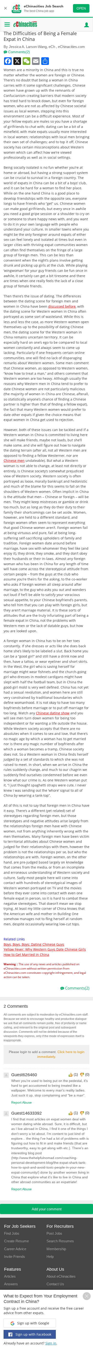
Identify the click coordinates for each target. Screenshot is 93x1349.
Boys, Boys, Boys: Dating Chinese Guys (34, 944)
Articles (10, 1276)
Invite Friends (14, 1256)
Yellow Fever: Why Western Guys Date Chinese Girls (45, 949)
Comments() (18, 52)
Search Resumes (60, 1241)
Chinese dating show (52, 713)
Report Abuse (21, 1102)
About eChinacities (61, 1276)
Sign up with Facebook (33, 1334)
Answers (11, 1284)
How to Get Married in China (26, 954)
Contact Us (55, 1284)
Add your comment (47, 1209)
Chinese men (14, 460)
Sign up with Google (32, 1323)
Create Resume (16, 1241)
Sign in (50, 1343)
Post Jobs (54, 1233)
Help (50, 1256)
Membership (56, 1249)
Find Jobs (11, 1233)
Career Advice (15, 1249)
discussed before (62, 306)
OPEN (81, 8)
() (76, 1074)
